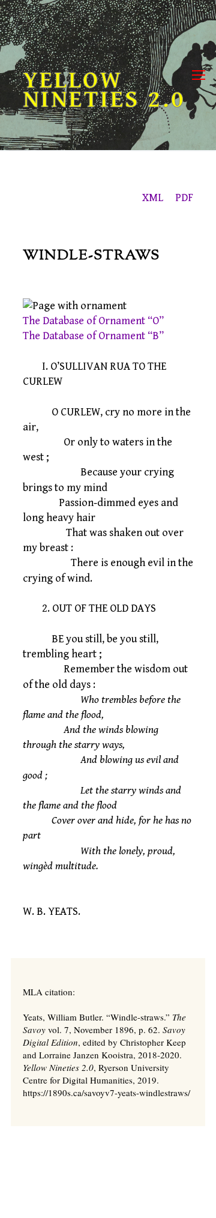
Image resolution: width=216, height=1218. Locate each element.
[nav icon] (198, 75)
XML (152, 197)
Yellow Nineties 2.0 (104, 90)
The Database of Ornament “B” (93, 336)
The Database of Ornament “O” (93, 321)
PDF (184, 197)
